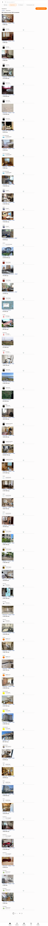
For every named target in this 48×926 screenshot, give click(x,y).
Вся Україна (21, 4)
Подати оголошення (41, 8)
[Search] (5, 2)
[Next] (22, 913)
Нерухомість (13, 4)
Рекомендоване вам (30, 4)
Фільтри (5, 4)
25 (19, 913)
